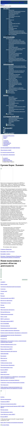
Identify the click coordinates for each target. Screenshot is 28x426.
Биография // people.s (5, 253)
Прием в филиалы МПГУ (6, 349)
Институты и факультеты (6, 300)
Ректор (2, 293)
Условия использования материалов (14, 422)
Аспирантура (4, 338)
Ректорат (3, 295)
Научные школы (4, 409)
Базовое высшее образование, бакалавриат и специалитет (14, 332)
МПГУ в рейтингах (5, 319)
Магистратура (4, 358)
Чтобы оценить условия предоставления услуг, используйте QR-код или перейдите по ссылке (11, 388)
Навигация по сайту (6, 6)
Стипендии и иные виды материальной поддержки (12, 382)
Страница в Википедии (6, 249)
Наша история (6, 159)
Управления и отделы (6, 302)
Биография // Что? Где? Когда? (8, 251)
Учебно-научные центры (6, 362)
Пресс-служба (4, 316)
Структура (3, 289)
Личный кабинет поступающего (10, 2)
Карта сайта (3, 422)
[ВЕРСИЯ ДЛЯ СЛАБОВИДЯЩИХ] (7, 128)
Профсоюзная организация (7, 314)
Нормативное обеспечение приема (9, 328)
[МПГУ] (3, 4)
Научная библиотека (5, 312)
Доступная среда (4, 384)
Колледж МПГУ (4, 369)
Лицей (4, 138)
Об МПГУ (5, 158)
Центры (2, 305)
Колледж (5, 136)
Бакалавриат (3, 356)
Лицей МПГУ (4, 372)
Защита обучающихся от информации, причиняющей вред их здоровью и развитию (13, 377)
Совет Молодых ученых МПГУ (8, 414)
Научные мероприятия (6, 399)
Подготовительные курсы (7, 346)
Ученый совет (4, 291)
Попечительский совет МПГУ (8, 298)
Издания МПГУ (4, 416)
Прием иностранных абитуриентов (9, 351)
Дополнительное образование (7, 365)
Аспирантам (6, 141)
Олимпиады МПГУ (5, 401)
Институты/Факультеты (8, 135)
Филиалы (3, 307)
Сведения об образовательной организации (11, 286)
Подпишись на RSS (6, 1)
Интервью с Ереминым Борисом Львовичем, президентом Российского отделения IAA (11, 257)
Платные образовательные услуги (8, 344)
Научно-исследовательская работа (8, 404)
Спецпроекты (6, 144)
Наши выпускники (7, 160)
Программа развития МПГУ (7, 321)
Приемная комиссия (5, 325)
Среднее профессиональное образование (10, 330)
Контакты (5, 145)
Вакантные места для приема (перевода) (10, 380)
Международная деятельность (7, 309)
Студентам (5, 140)
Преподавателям (7, 143)
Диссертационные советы (7, 412)
